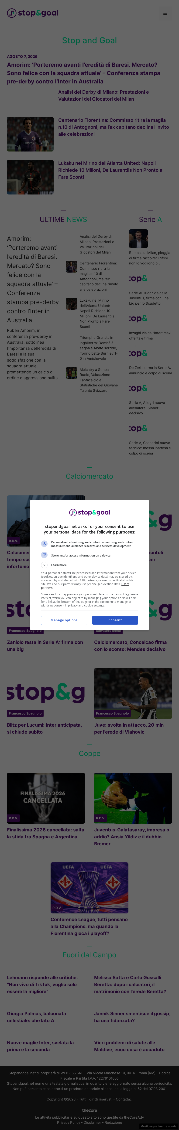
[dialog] (89, 565)
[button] (89, 565)
